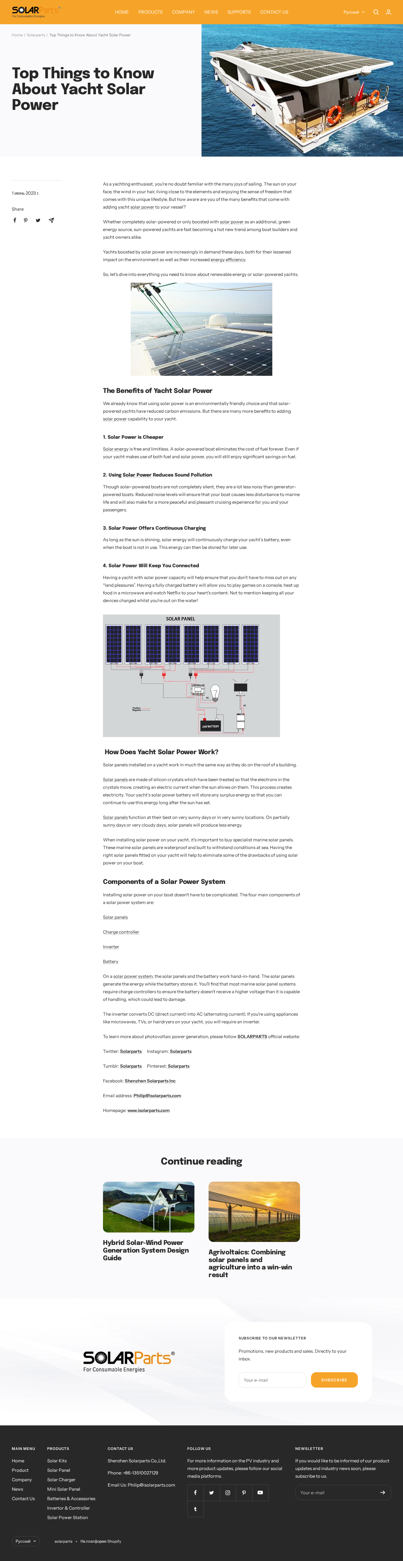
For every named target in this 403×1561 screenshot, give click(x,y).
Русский (351, 12)
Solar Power (137, 475)
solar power (142, 207)
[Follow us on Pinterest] (244, 1492)
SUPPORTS (239, 12)
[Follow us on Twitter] (212, 1492)
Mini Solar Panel (63, 1489)
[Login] (388, 11)
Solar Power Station (67, 1517)
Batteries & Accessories (71, 1498)
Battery (110, 961)
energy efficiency (228, 259)
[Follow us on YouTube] (260, 1492)
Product (20, 1470)
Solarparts (36, 34)
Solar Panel (58, 1470)
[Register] (382, 1492)
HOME (122, 12)
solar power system (133, 976)
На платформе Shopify (101, 1541)
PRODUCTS (150, 12)
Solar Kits (57, 1461)
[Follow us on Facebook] (195, 1492)
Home (17, 34)
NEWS (211, 12)
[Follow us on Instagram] (228, 1492)
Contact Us (23, 1498)
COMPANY (183, 12)
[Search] (376, 12)
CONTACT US (274, 12)
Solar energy (116, 449)
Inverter (111, 946)
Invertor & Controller (68, 1508)
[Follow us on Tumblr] (195, 1509)
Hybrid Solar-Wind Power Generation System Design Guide (146, 1250)
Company (22, 1479)
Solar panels (115, 779)
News (17, 1489)
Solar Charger (61, 1479)
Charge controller (121, 932)
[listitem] (15, 220)
